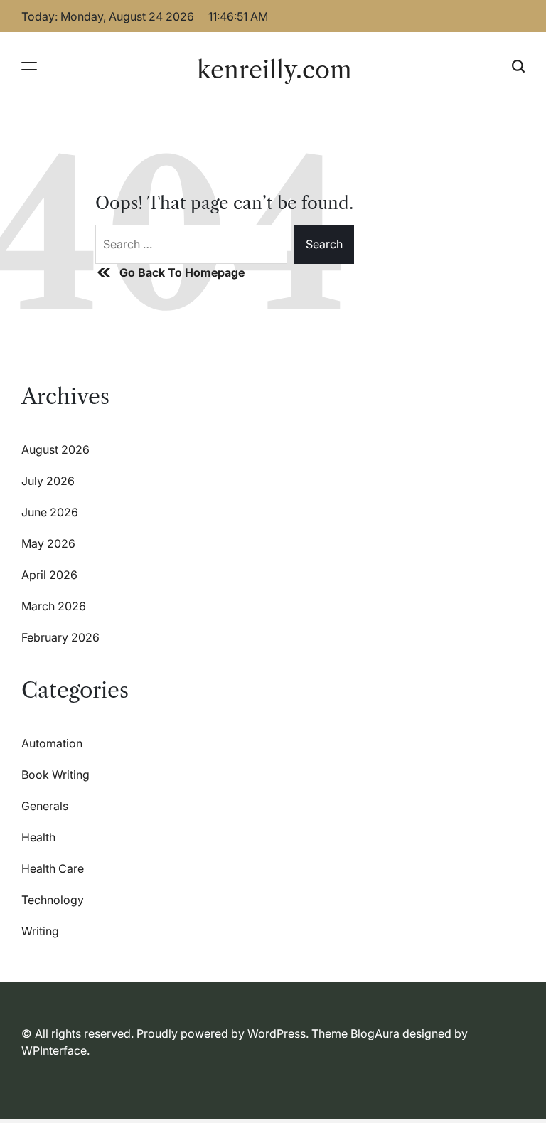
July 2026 (48, 481)
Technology (52, 900)
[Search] (518, 65)
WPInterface (54, 1050)
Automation (51, 743)
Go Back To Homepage (182, 272)
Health (38, 837)
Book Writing (55, 774)
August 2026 (55, 449)
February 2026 (60, 637)
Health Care (52, 868)
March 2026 (53, 606)
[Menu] (29, 65)
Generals (44, 806)
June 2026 (49, 512)
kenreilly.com (274, 70)
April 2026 (49, 575)
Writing (40, 931)
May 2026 (48, 543)
